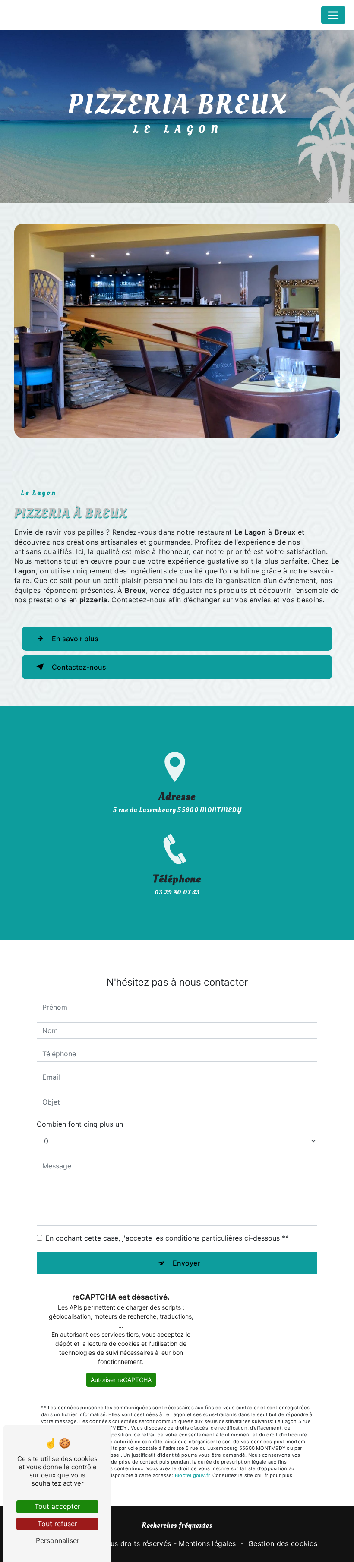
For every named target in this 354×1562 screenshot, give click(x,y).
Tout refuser (57, 1523)
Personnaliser (57, 1540)
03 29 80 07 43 (177, 892)
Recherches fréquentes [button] (177, 1525)
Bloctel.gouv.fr (192, 1475)
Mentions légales (207, 1543)
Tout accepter (57, 1506)
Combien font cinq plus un (80, 1124)
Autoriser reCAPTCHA (121, 1379)
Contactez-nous (79, 667)
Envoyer (186, 1263)
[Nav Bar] (333, 15)
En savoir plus (75, 638)
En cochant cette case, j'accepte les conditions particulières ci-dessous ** (167, 1238)
